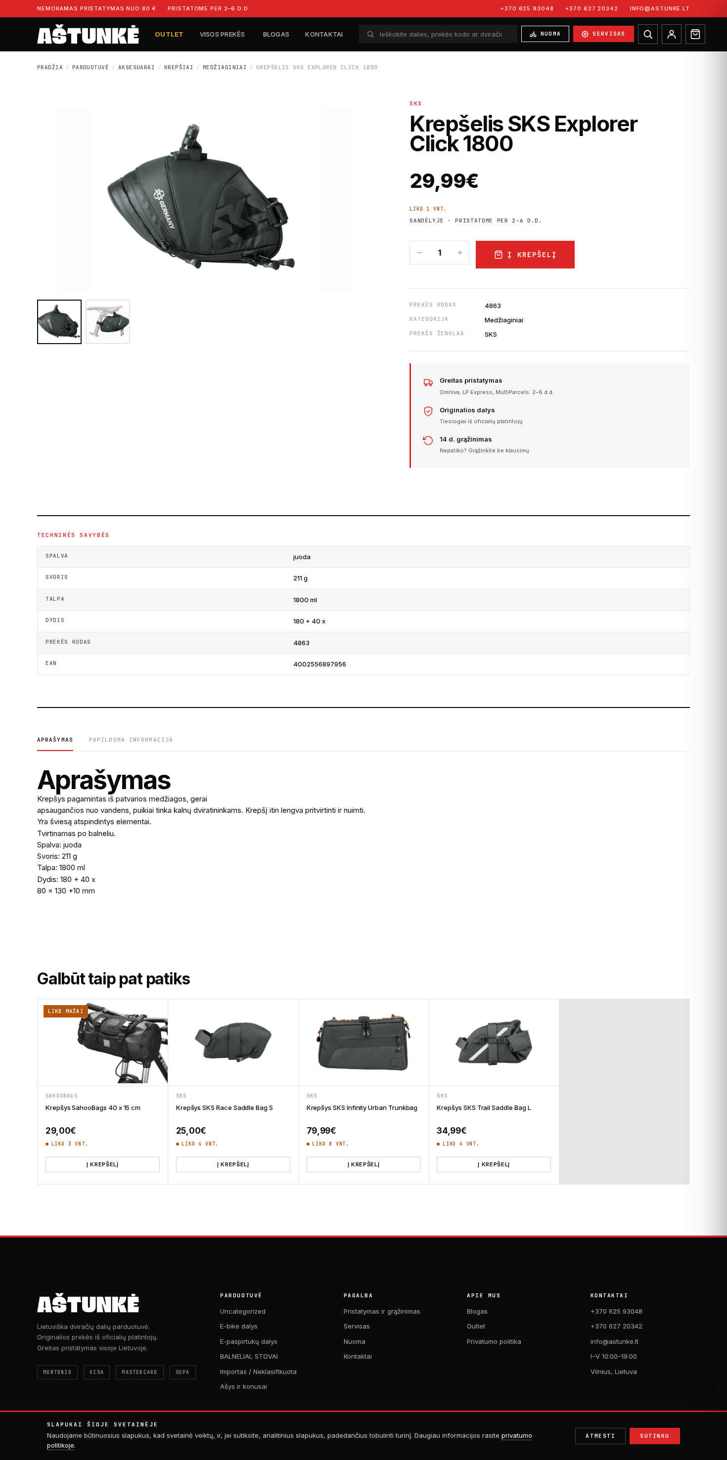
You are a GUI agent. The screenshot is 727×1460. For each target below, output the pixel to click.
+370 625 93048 (526, 8)
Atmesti (600, 1435)
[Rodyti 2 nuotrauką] (108, 322)
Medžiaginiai (225, 67)
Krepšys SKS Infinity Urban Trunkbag (362, 1107)
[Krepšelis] (695, 34)
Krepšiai (179, 67)
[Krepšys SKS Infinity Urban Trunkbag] (364, 1042)
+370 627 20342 (591, 8)
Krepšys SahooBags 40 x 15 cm (92, 1107)
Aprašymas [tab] (55, 739)
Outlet (169, 34)
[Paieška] (648, 34)
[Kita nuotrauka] (337, 199)
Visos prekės (222, 34)
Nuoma (551, 33)
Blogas (276, 34)
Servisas (609, 33)
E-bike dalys (239, 1326)
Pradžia (50, 67)
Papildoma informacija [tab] (131, 739)
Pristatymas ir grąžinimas (382, 1311)
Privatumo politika (494, 1341)
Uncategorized (243, 1311)
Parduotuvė (90, 67)
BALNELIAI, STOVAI (249, 1356)
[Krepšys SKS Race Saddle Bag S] (233, 1042)
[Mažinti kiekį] (419, 252)
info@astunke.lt (660, 8)
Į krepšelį (532, 254)
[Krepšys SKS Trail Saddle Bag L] (494, 1042)
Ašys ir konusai (243, 1386)
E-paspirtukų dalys (248, 1341)
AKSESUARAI (136, 67)
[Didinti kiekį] (460, 252)
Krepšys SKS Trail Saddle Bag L (484, 1107)
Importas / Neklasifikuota (258, 1371)
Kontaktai (324, 34)
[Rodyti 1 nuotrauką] (59, 322)
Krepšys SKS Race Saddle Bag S (224, 1107)
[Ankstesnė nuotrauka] (74, 199)
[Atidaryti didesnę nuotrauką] (205, 199)
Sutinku (655, 1435)
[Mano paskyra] (672, 34)
